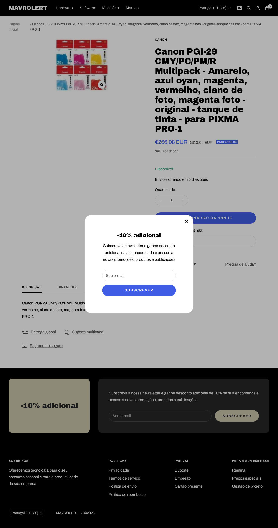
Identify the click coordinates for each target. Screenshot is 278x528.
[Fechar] (186, 221)
